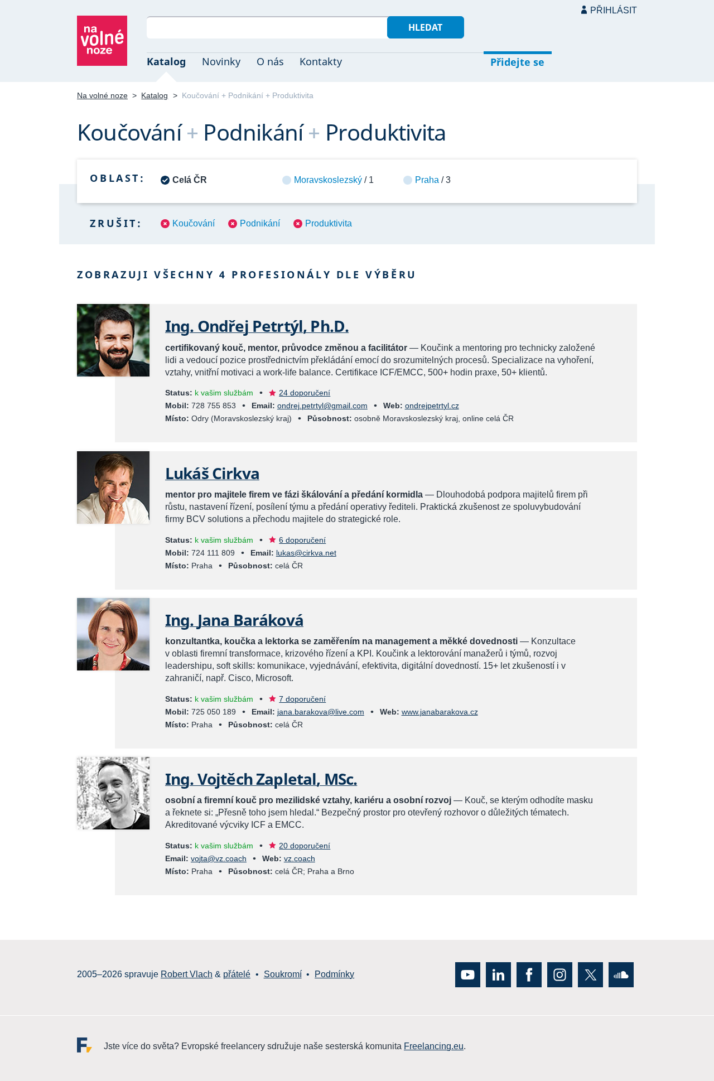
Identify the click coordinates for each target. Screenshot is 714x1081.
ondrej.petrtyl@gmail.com (322, 405)
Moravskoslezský (328, 180)
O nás (270, 61)
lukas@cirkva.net (306, 552)
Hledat (425, 27)
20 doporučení (304, 845)
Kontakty (321, 61)
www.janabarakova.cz (440, 711)
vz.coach (299, 858)
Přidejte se (517, 62)
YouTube (467, 974)
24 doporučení (304, 392)
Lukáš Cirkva (212, 473)
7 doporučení (302, 698)
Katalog (166, 61)
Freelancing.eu (90, 1044)
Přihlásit (613, 10)
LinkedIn (498, 974)
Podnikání (260, 223)
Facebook (529, 974)
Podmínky (334, 974)
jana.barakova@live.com (320, 711)
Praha (427, 180)
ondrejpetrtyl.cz (432, 405)
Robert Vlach (187, 974)
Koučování (193, 223)
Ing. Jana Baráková (234, 619)
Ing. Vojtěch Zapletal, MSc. (261, 778)
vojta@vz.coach (219, 858)
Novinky (221, 61)
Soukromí (283, 974)
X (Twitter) (590, 974)
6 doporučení (302, 539)
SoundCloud (621, 974)
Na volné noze (102, 95)
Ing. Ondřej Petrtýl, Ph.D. (257, 325)
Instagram (559, 974)
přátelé (236, 974)
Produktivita (328, 223)
